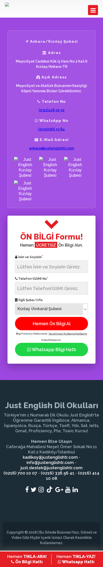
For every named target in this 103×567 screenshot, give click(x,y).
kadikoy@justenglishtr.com (50, 457)
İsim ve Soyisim (30, 256)
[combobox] (51, 309)
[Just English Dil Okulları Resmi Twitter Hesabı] (33, 489)
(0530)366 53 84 (51, 129)
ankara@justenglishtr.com (51, 148)
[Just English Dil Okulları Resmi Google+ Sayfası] (59, 489)
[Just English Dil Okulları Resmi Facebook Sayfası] (27, 489)
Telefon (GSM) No (33, 278)
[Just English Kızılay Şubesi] (25, 167)
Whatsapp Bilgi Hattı (53, 349)
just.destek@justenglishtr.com (51, 467)
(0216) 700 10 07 (20, 473)
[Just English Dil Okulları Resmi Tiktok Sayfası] (49, 489)
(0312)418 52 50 (51, 110)
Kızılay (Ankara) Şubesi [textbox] (40, 308)
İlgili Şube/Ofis (30, 300)
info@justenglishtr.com (50, 462)
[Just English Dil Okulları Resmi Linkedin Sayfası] (75, 489)
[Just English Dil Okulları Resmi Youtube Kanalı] (67, 489)
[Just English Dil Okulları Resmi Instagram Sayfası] (41, 489)
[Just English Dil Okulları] (24, 4)
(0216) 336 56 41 (57, 473)
